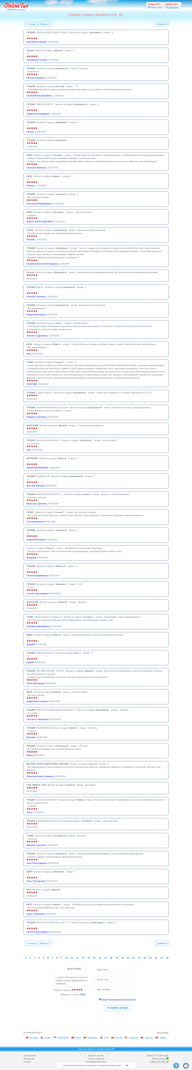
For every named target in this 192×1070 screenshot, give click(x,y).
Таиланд (149, 1038)
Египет (48, 1038)
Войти (170, 4)
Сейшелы (133, 1038)
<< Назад (30, 24)
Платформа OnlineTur (96, 1062)
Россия (118, 1038)
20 (122, 958)
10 (66, 958)
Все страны (162, 1032)
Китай (78, 1038)
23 (139, 958)
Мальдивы (92, 1038)
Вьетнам (34, 1038)
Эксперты (173, 7)
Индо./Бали (63, 1038)
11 (72, 958)
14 (89, 958)
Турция (162, 1038)
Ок (127, 1065)
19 (117, 958)
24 (145, 958)
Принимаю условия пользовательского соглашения (118, 999)
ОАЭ (106, 1038)
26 (156, 958)
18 (111, 958)
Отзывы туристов (96, 1059)
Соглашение (30, 1056)
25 (150, 958)
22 (133, 958)
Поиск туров (156, 7)
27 (162, 958)
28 (167, 958)
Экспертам (29, 1059)
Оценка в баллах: (62, 990)
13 (83, 958)
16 (100, 958)
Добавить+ (162, 24)
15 (94, 958)
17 (105, 958)
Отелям (27, 1062)
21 (128, 958)
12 (77, 958)
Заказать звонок (96, 1056)
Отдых (152, 4)
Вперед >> (45, 24)
